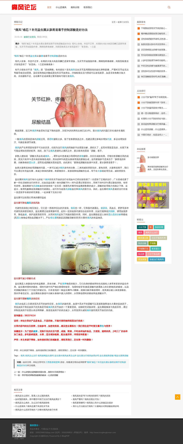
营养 (64, 284)
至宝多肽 (142, 259)
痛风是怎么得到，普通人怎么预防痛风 (32, 396)
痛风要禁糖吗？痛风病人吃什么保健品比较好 (93, 403)
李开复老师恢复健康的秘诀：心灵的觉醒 (40, 375)
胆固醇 (111, 211)
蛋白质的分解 (114, 214)
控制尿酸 (54, 56)
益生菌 (33, 56)
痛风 (17, 56)
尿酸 (38, 139)
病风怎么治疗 (31, 355)
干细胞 (153, 243)
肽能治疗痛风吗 (157, 259)
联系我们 (88, 7)
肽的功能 (142, 243)
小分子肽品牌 (154, 254)
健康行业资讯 (123, 22)
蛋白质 (32, 162)
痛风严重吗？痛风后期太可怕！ (87, 399)
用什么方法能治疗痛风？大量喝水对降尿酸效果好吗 (96, 406)
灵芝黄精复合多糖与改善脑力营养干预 (158, 49)
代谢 (109, 139)
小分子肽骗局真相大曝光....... (154, 108)
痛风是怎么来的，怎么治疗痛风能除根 (32, 403)
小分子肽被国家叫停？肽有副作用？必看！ (160, 102)
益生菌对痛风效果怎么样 (65, 355)
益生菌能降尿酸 (107, 355)
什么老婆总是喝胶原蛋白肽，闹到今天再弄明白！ (44, 372)
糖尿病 (104, 208)
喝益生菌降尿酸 (121, 355)
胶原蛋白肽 (143, 238)
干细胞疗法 (143, 248)
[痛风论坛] (24, 7)
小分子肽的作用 (159, 238)
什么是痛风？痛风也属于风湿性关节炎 (32, 406)
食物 (81, 156)
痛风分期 (75, 7)
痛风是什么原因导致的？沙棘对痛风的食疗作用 (36, 410)
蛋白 (19, 218)
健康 (35, 331)
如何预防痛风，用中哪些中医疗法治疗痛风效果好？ (38, 399)
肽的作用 (159, 227)
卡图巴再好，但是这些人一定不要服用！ (159, 135)
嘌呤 (51, 139)
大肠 (100, 171)
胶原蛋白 (156, 248)
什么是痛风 (61, 7)
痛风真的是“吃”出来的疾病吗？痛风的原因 (91, 396)
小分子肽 (142, 227)
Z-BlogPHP (64, 436)
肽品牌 (141, 254)
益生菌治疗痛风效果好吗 (88, 355)
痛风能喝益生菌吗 (46, 355)
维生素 (53, 218)
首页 (49, 7)
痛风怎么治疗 (152, 232)
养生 (102, 326)
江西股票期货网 (53, 362)
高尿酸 (36, 186)
